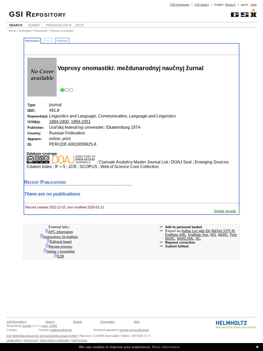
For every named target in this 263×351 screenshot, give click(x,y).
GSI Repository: (17, 321)
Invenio (26, 325)
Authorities (25, 30)
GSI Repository (37, 14)
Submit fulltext (177, 246)
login (254, 4)
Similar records (225, 211)
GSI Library (202, 4)
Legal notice (13, 340)
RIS (213, 235)
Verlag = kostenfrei (61, 251)
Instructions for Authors (60, 237)
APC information (61, 232)
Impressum (31, 340)
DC (198, 239)
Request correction (180, 242)
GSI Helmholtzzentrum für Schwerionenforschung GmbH (41, 335)
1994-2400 (59, 121)
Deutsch (230, 4)
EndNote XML (175, 235)
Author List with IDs (196, 231)
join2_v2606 (49, 325)
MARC (223, 235)
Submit (34, 25)
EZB (60, 256)
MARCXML (185, 239)
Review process (60, 246)
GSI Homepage (179, 4)
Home (12, 30)
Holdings (62, 40)
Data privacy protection (54, 340)
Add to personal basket (183, 227)
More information (166, 347)
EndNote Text (198, 235)
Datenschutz (79, 340)
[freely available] (66, 90)
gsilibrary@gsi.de (61, 329)
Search (16, 25)
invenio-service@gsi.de (134, 329)
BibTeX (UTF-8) (223, 231)
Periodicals (40, 30)
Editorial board (60, 242)
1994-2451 (81, 121)
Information (32, 40)
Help (80, 25)
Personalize (57, 25)
